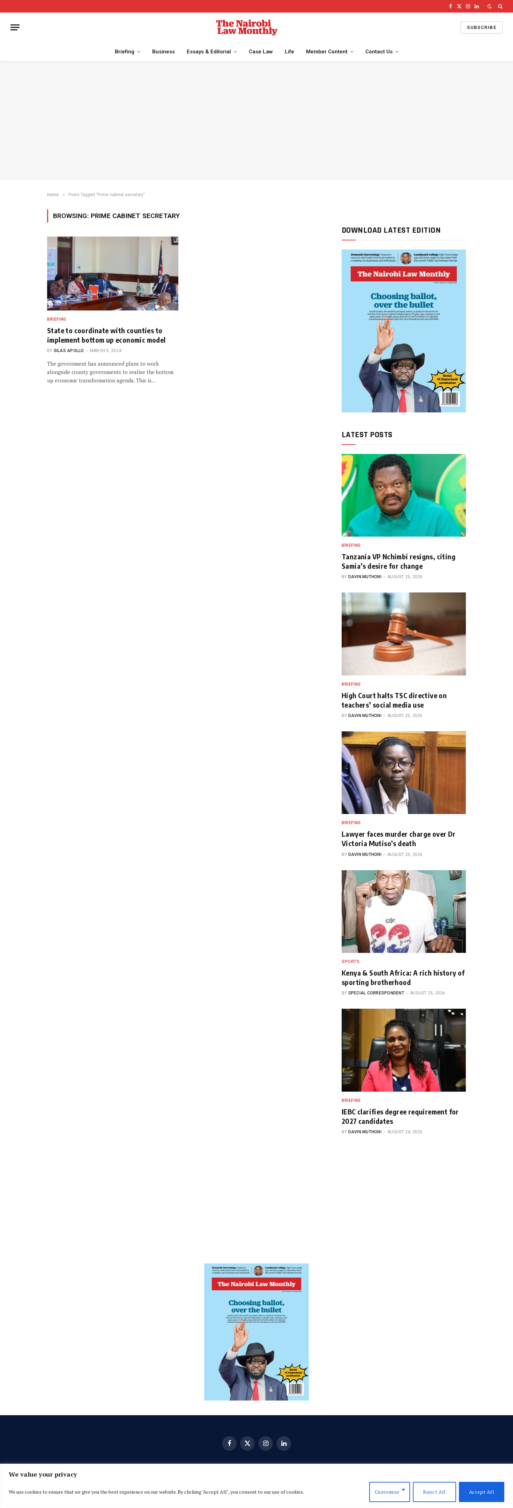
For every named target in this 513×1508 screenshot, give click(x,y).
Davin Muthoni (364, 576)
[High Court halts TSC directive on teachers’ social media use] (404, 633)
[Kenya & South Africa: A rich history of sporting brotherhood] (404, 911)
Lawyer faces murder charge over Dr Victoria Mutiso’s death (399, 838)
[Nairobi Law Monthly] (246, 27)
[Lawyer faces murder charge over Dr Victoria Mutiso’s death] (404, 772)
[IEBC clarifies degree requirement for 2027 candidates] (404, 1050)
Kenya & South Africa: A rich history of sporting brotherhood (403, 977)
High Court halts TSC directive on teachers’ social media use (394, 700)
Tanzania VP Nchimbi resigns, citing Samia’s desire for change (398, 561)
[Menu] (15, 27)
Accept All (481, 1491)
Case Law (261, 51)
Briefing (124, 51)
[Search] (500, 6)
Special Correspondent (376, 993)
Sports (351, 961)
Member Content (327, 51)
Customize (387, 1491)
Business (163, 51)
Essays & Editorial (209, 51)
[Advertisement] (256, 121)
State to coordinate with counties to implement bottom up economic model (106, 335)
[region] (256, 1486)
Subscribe (481, 27)
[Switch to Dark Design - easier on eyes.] (489, 6)
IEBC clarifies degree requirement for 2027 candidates (400, 1116)
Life (289, 51)
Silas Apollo (69, 350)
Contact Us (379, 51)
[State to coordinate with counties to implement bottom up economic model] (112, 274)
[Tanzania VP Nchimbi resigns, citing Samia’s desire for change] (404, 495)
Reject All (434, 1491)
